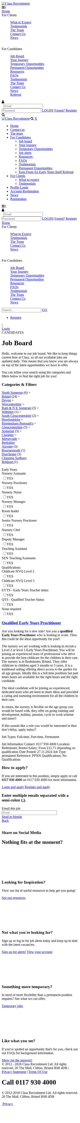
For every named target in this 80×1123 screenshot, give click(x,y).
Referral (15, 94)
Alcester (7, 446)
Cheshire (8, 435)
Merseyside (9, 439)
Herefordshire (11, 419)
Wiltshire (8, 412)
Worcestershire (12, 404)
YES (10, 478)
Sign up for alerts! (14, 952)
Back (5, 820)
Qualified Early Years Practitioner (31, 623)
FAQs (14, 75)
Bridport (8, 462)
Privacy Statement (14, 1072)
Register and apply (37, 787)
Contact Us (17, 34)
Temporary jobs (12, 1006)
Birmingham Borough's (17, 423)
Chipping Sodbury (14, 458)
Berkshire (8, 442)
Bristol (6, 396)
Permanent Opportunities (27, 67)
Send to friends (12, 817)
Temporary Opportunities (27, 64)
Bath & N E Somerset (16, 408)
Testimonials (18, 26)
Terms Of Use (37, 1072)
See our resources (13, 898)
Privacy (8, 1104)
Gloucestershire (12, 427)
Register (71, 110)
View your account (39, 952)
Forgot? (59, 110)
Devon (6, 400)
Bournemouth (11, 450)
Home (6, 11)
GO (44, 310)
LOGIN (47, 110)
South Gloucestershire (16, 416)
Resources (17, 71)
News (14, 38)
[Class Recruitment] (16, 3)
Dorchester (9, 454)
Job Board (17, 56)
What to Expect (20, 22)
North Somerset (12, 392)
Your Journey (19, 60)
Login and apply (13, 787)
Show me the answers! (17, 1060)
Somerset (8, 431)
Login (6, 329)
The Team (17, 30)
